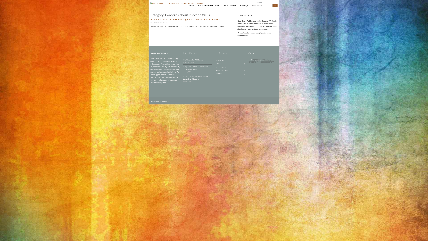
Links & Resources (222, 70)
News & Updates (221, 67)
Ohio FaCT (219, 74)
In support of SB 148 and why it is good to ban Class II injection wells (185, 19)
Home (260, 2)
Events (218, 63)
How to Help (220, 60)
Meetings (244, 5)
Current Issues (229, 5)
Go (275, 5)
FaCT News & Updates (208, 5)
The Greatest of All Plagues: (193, 60)
